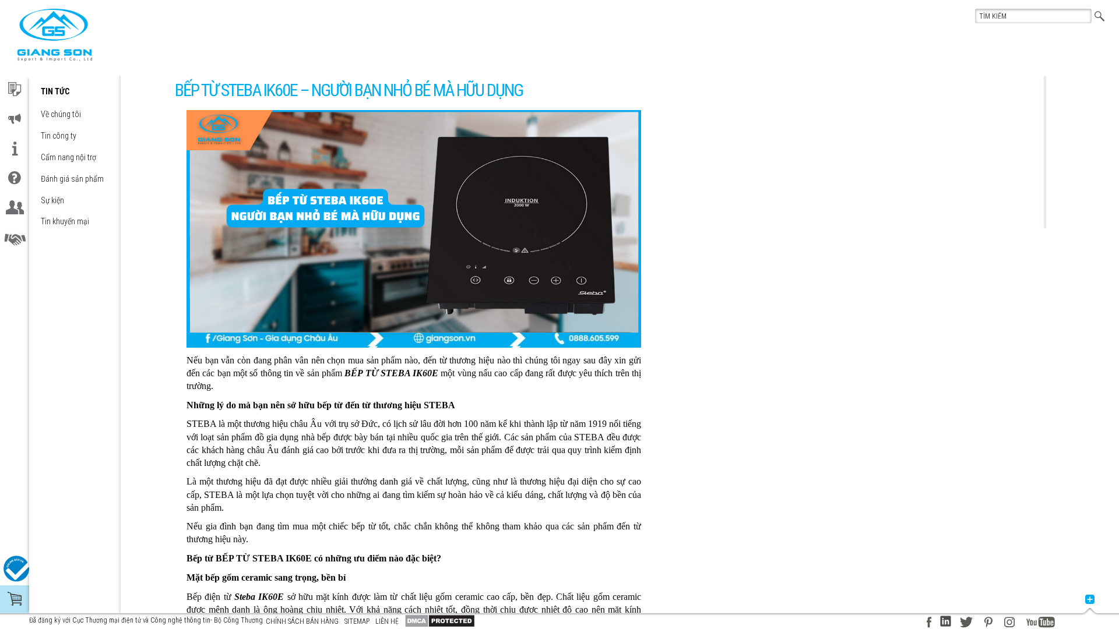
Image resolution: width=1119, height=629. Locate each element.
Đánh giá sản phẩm (72, 178)
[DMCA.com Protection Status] (440, 621)
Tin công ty (58, 135)
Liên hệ (387, 621)
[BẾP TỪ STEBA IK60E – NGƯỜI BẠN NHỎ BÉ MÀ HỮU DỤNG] (54, 35)
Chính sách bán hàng (302, 621)
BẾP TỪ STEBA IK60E (391, 373)
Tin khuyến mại (65, 221)
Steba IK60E (259, 597)
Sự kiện (52, 200)
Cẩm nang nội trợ (68, 157)
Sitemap (357, 621)
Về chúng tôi (61, 114)
